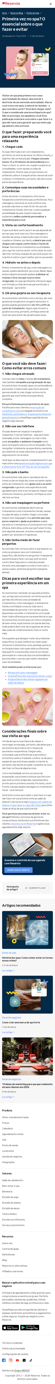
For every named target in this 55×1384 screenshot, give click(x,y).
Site (4, 1139)
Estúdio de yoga (10, 1197)
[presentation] (50, 4)
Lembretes (8, 1151)
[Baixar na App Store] (10, 1327)
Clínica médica (9, 1214)
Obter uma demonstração (15, 1117)
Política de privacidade (13, 1348)
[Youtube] (17, 1360)
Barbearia (7, 1191)
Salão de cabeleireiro (12, 1180)
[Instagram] (10, 1360)
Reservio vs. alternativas (14, 1265)
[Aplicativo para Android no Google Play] (29, 1327)
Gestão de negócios (12, 1156)
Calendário (7, 1128)
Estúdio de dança (10, 1208)
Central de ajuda (10, 1248)
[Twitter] (24, 1360)
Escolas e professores (13, 1219)
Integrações (8, 1162)
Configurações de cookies (15, 1354)
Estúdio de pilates (11, 1202)
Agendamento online (12, 1134)
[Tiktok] (31, 1360)
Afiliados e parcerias (12, 1271)
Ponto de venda (10, 1145)
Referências (8, 1254)
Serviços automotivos (13, 1225)
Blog (4, 1260)
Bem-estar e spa (10, 1185)
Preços (5, 1122)
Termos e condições (12, 1342)
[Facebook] (4, 1360)
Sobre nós (7, 1243)
